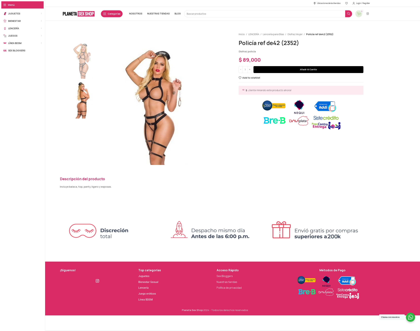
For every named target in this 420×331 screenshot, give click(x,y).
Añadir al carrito (308, 69)
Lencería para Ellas (273, 34)
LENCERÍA (253, 34)
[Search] (348, 13)
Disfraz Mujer (295, 34)
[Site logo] (79, 13)
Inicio (242, 34)
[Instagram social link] (368, 13)
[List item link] (175, 276)
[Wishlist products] (346, 3)
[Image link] (328, 286)
